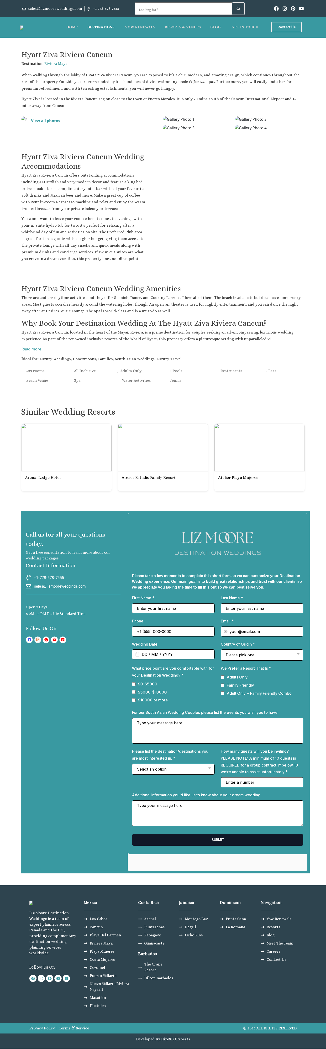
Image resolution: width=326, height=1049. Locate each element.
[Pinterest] (293, 8)
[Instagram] (284, 8)
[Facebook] (276, 8)
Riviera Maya (55, 63)
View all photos (45, 120)
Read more (31, 349)
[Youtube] (301, 8)
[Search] (238, 8)
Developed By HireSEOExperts (163, 1039)
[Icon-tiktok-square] (62, 639)
